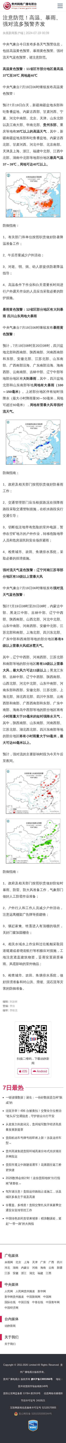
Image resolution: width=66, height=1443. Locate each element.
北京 (18, 1262)
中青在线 (37, 1302)
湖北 (32, 1273)
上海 (26, 1262)
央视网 (9, 1262)
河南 (35, 1267)
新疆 (59, 1267)
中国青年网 (53, 1302)
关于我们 (10, 1343)
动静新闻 (10, 1325)
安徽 (15, 1273)
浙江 (24, 1273)
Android (41, 1071)
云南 (51, 1267)
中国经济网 (11, 1307)
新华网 (42, 1291)
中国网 (47, 1296)
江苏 (7, 1273)
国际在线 (10, 1302)
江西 (48, 1273)
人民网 (9, 1291)
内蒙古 (25, 1267)
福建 (40, 1273)
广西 (51, 1262)
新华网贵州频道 (14, 1296)
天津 (35, 1262)
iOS (24, 1071)
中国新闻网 (33, 1296)
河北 (7, 1267)
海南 (43, 1267)
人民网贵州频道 (25, 1291)
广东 (43, 1262)
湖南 (15, 1267)
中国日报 (23, 1302)
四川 (59, 1262)
